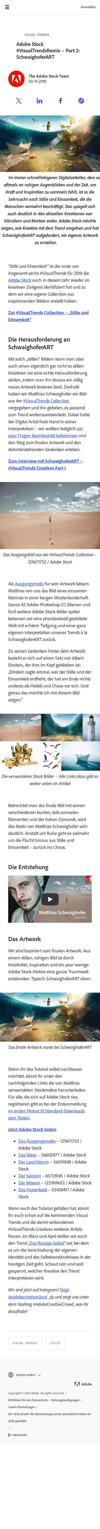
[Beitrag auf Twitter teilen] (19, 101)
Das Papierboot (32, 1190)
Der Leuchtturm (33, 1162)
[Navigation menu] (7, 7)
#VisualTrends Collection (46, 401)
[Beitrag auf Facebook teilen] (60, 101)
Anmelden (88, 7)
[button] (50, 1375)
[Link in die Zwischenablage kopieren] (81, 101)
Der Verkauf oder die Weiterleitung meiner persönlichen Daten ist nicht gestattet (49, 1417)
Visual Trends (37, 35)
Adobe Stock (19, 280)
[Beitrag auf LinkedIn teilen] (39, 101)
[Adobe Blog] (21, 7)
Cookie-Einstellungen (21, 1407)
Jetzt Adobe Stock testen (32, 1129)
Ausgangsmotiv (29, 584)
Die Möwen (29, 1183)
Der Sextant (29, 1176)
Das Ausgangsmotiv (37, 1141)
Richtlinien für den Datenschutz (28, 1400)
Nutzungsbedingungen (65, 1400)
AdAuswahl (20, 1435)
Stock (55, 1343)
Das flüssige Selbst (46, 1243)
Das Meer (27, 1155)
